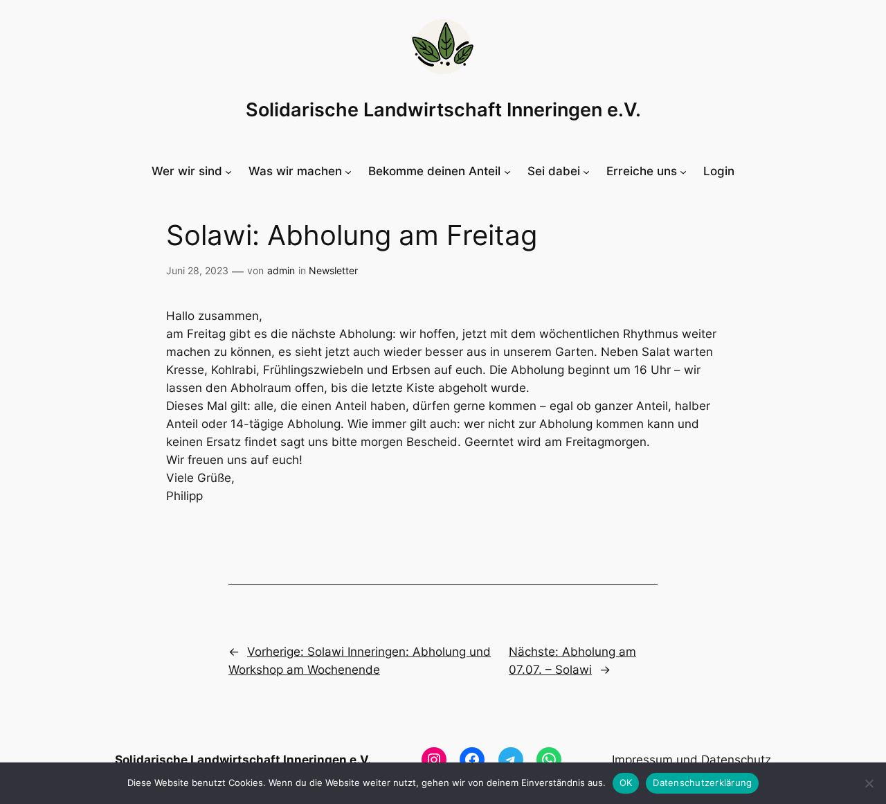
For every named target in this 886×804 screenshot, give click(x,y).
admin (281, 270)
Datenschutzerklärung (702, 782)
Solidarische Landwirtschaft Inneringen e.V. (443, 109)
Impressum (642, 760)
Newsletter (333, 270)
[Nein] (869, 783)
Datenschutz (736, 760)
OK (626, 782)
